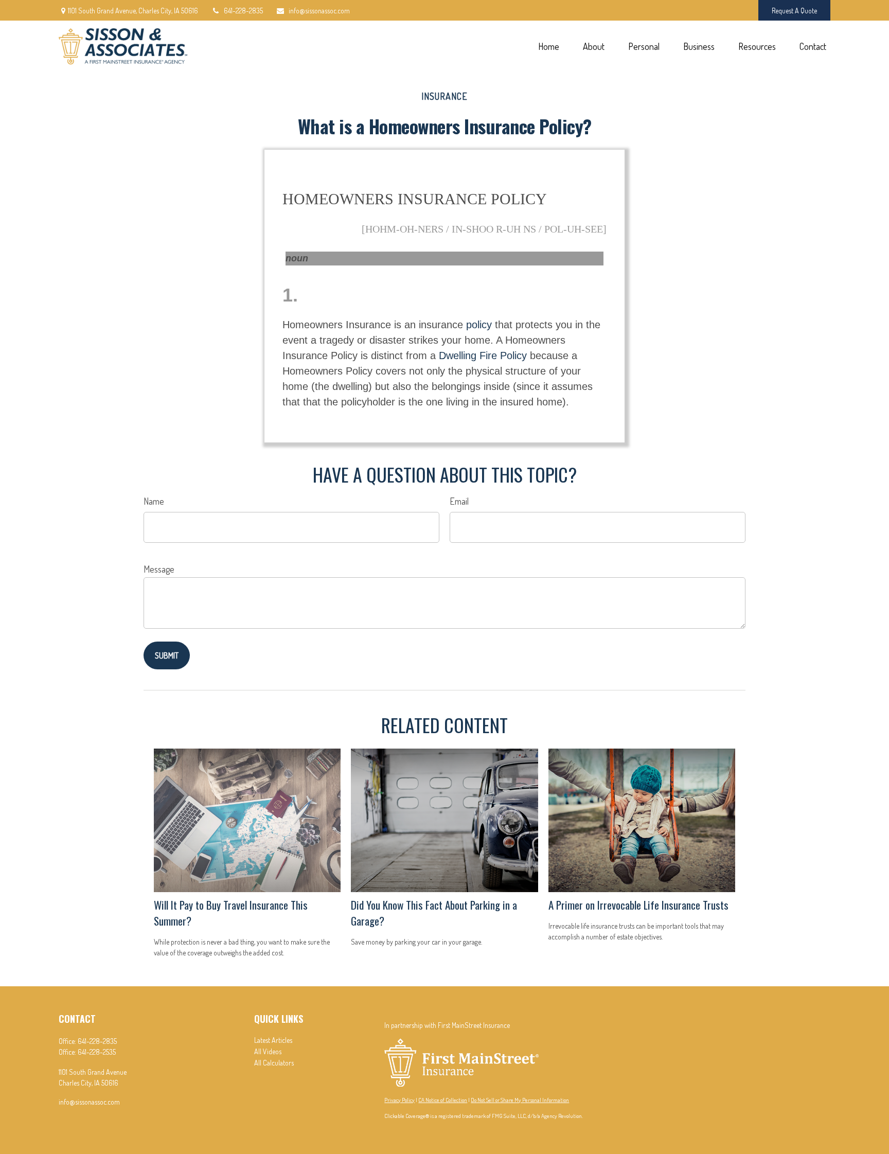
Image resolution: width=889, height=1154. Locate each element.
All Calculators (274, 1062)
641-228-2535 (97, 1052)
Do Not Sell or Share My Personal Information (520, 1100)
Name (154, 501)
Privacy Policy (399, 1100)
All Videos (267, 1051)
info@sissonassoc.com (319, 10)
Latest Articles (273, 1040)
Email (459, 501)
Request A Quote (794, 10)
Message (159, 569)
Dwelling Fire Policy (483, 355)
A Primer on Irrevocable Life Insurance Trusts (638, 905)
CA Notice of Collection (442, 1100)
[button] (548, 45)
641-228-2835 (243, 10)
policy (479, 324)
